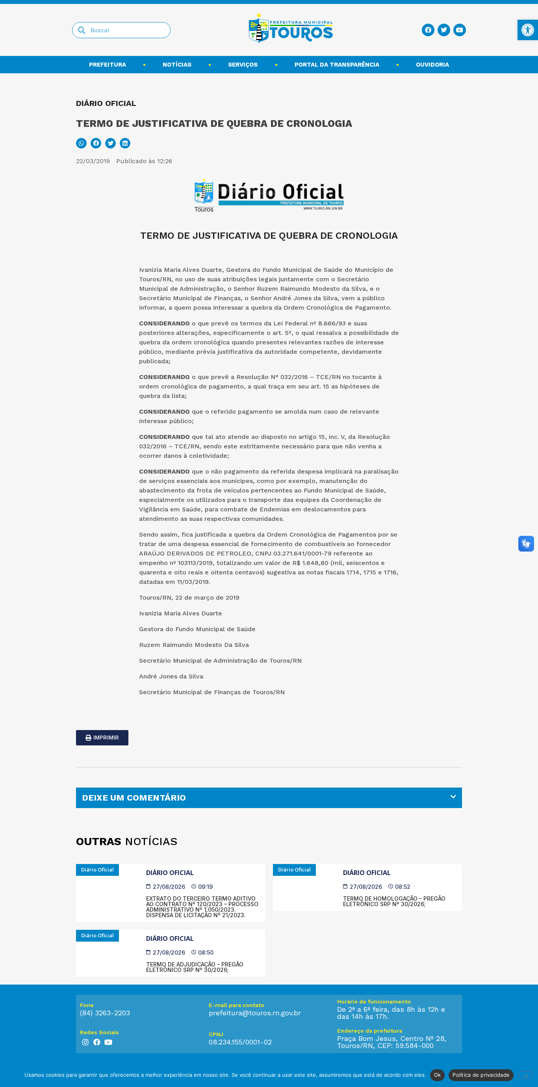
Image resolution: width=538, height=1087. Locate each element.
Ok (437, 1075)
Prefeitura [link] (107, 64)
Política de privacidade (481, 1075)
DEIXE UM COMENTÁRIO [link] (134, 798)
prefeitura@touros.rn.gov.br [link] (255, 1013)
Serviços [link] (243, 64)
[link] (528, 30)
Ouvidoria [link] (432, 64)
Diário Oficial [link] (170, 872)
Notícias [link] (177, 64)
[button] (81, 143)
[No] (525, 1074)
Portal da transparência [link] (337, 64)
